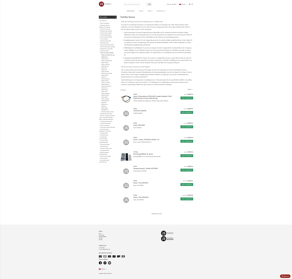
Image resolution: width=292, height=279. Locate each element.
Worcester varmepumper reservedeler (107, 115)
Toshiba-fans (103, 106)
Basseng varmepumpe (104, 152)
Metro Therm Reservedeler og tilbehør (107, 46)
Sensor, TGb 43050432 (141, 197)
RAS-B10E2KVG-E (104, 109)
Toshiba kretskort (104, 89)
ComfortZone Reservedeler (105, 123)
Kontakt (100, 239)
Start (100, 233)
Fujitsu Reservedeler (104, 135)
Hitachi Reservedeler (103, 154)
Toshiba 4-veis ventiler (105, 82)
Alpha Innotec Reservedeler (105, 156)
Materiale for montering (104, 25)
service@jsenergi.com (105, 249)
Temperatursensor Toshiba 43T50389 (145, 168)
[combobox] (135, 4)
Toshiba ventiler (104, 91)
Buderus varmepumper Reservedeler (106, 119)
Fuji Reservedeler (103, 137)
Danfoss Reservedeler (104, 42)
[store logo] (105, 4)
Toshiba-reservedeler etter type (107, 54)
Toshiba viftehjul (104, 108)
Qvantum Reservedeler (104, 160)
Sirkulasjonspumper (104, 133)
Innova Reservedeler (104, 140)
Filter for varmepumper (104, 23)
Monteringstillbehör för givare (143, 154)
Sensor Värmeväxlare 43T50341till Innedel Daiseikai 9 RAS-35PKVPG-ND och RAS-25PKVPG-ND (152, 97)
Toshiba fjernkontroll (105, 100)
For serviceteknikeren (103, 138)
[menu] (146, 11)
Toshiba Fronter (104, 69)
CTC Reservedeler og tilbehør (106, 33)
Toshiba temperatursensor (106, 86)
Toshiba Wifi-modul (105, 95)
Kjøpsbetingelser (102, 236)
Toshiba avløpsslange (105, 93)
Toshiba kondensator (105, 84)
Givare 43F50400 (139, 125)
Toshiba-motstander (105, 71)
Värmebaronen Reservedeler (105, 40)
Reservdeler (101, 235)
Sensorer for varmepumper (105, 29)
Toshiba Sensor (104, 57)
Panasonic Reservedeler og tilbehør (107, 44)
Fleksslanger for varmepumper (105, 131)
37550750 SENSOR (139, 111)
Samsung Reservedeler (104, 150)
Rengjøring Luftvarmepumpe (104, 27)
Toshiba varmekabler (105, 98)
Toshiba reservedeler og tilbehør (107, 52)
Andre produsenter (104, 158)
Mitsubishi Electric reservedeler (106, 48)
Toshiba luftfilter (104, 97)
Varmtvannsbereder (104, 38)
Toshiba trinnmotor (105, 80)
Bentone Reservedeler (104, 50)
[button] (190, 89)
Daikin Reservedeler (104, 146)
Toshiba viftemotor (105, 62)
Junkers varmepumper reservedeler (106, 117)
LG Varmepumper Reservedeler (106, 121)
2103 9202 (102, 247)
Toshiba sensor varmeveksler (106, 73)
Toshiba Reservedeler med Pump (107, 111)
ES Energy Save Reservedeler (106, 148)
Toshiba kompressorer (105, 78)
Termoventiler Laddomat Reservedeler (107, 127)
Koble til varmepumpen (104, 125)
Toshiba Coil (103, 77)
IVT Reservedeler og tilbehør (105, 35)
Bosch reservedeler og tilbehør (106, 36)
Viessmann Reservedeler (105, 144)
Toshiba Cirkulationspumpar (106, 60)
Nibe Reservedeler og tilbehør (106, 31)
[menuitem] (130, 11)
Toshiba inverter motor (105, 64)
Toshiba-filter (103, 102)
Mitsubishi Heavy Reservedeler (106, 113)
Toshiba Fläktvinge (105, 66)
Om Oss (101, 238)
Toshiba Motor (104, 67)
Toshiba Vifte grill (104, 75)
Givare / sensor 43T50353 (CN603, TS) (146, 140)
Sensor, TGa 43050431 (140, 183)
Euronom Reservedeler (103, 142)
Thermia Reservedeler (104, 129)
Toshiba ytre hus (104, 104)
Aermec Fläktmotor (103, 162)
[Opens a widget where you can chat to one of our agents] (285, 276)
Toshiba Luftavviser (105, 58)
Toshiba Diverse (104, 87)
